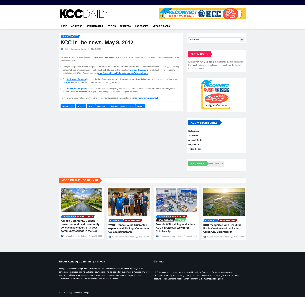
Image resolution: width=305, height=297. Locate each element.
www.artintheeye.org (138, 69)
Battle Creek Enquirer (76, 79)
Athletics (76, 26)
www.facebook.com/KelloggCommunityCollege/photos (123, 73)
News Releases (161, 26)
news (141, 106)
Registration (193, 144)
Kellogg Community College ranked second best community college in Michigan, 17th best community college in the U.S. (80, 226)
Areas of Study (195, 139)
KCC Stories (141, 26)
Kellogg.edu (193, 131)
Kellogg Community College (75, 49)
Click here (67, 82)
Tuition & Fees (194, 148)
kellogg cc (103, 106)
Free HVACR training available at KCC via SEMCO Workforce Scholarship (175, 227)
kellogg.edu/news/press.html (145, 97)
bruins (82, 106)
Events (112, 26)
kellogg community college (123, 106)
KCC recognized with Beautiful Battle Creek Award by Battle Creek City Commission (221, 228)
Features (125, 26)
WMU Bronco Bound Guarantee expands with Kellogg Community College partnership (128, 228)
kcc (92, 106)
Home (64, 26)
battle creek (68, 106)
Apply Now (193, 135)
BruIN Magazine (95, 26)
